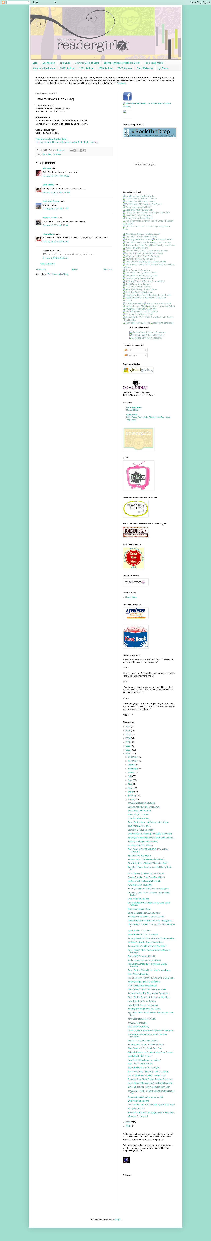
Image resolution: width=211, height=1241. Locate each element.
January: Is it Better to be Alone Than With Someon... (151, 838)
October (132, 765)
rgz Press (163, 68)
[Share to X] (77, 150)
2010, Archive (67, 68)
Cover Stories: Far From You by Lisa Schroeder (149, 1087)
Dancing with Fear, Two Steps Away (143, 807)
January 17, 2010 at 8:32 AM (55, 209)
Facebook (121, 83)
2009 (128, 1122)
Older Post (107, 269)
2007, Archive (125, 68)
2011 (128, 750)
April (130, 788)
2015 (128, 734)
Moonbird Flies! (132, 410)
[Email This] (71, 150)
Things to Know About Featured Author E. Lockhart (150, 1079)
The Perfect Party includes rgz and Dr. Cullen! (148, 1071)
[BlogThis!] (74, 150)
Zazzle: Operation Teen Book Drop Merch (146, 877)
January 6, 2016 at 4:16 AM (55, 258)
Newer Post (41, 269)
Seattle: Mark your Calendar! (140, 830)
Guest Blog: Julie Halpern (139, 810)
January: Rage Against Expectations (144, 982)
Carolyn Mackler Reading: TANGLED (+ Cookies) (150, 834)
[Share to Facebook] (80, 150)
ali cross (47, 168)
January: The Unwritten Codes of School (146, 917)
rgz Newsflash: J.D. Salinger (140, 845)
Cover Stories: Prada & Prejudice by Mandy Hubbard (151, 1105)
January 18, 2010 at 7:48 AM (55, 225)
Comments (132, 355)
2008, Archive (105, 68)
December (133, 757)
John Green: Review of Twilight (141, 1019)
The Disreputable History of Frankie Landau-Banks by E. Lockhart (66, 142)
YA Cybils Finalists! (136, 1109)
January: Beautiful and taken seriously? (145, 1097)
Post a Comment (47, 264)
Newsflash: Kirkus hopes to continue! (144, 1060)
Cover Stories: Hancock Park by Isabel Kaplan (148, 822)
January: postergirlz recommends (143, 841)
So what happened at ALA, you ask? (144, 913)
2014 (128, 738)
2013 (128, 742)
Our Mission (48, 62)
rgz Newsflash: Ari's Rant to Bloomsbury (145, 942)
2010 (128, 754)
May (130, 784)
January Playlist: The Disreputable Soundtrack (148, 993)
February (132, 795)
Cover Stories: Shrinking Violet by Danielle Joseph (150, 1083)
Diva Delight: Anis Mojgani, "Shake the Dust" (147, 863)
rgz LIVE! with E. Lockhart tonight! (143, 934)
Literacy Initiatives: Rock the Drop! (122, 62)
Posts (129, 350)
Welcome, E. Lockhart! (138, 1116)
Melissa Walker (50, 217)
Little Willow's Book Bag (138, 818)
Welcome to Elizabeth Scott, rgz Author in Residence (151, 1112)
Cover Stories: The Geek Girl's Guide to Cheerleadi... (151, 1030)
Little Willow (56, 154)
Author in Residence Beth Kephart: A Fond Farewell (151, 1052)
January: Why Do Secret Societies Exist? (146, 1044)
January (132, 799)
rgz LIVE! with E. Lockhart (139, 931)
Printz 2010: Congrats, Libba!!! (141, 956)
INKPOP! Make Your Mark (139, 826)
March (131, 792)
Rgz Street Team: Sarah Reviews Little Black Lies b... (151, 978)
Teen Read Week (154, 62)
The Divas (65, 62)
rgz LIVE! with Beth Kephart (140, 1056)
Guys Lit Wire (131, 597)
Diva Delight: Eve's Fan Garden (142, 1001)
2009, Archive (86, 68)
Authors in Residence (44, 68)
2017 (128, 726)
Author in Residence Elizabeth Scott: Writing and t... (151, 920)
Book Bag (47, 154)
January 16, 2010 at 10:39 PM (56, 192)
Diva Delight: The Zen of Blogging (143, 1005)
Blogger (117, 1220)
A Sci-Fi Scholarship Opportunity (142, 986)
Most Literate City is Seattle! (140, 1064)
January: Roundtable (137, 1023)
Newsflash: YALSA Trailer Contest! (143, 1041)
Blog (35, 62)
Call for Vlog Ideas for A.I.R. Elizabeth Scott (147, 1075)
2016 (128, 730)
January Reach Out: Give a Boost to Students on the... (152, 938)
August (131, 772)
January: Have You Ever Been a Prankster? (147, 946)
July (130, 776)
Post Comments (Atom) (58, 274)
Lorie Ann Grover (51, 201)
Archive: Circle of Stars (87, 62)
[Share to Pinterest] (84, 150)
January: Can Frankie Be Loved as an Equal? (148, 889)
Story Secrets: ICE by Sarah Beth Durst (145, 1048)
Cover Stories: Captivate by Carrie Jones (146, 873)
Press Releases (145, 68)
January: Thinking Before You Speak (144, 1009)
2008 (128, 1126)
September (133, 769)
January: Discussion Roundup (141, 803)
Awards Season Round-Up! (140, 885)
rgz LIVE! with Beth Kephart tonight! (143, 1067)
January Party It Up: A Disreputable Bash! (146, 859)
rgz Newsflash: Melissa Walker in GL (144, 881)
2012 (128, 746)
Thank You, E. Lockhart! (138, 814)
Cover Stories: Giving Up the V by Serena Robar (149, 970)
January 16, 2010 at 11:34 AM (56, 176)
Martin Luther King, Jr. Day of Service (144, 960)
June (130, 780)
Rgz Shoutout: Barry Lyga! (139, 855)
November (133, 761)
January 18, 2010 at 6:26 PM (55, 241)
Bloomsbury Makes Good (139, 909)
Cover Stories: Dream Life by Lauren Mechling (148, 997)
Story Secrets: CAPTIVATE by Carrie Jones (147, 989)
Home (74, 269)
